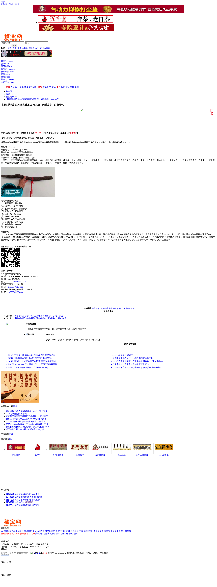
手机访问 (212, 112)
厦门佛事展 (126, 531)
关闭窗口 (130, 308)
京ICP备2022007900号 (19, 553)
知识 (35, 87)
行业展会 (7, 71)
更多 (15, 406)
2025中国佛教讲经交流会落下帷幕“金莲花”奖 (26, 421)
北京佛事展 (73, 531)
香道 (15, 48)
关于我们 (39, 533)
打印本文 (121, 308)
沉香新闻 (19, 497)
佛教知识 (27, 494)
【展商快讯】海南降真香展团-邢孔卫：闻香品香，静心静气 (32, 99)
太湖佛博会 (29, 531)
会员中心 (7, 82)
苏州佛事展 (45, 48)
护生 (45, 87)
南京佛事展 (23, 48)
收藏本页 (4, 4)
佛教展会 (36, 500)
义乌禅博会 (40, 531)
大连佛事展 (63, 531)
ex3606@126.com (15, 287)
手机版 (11, 4)
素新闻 (33, 497)
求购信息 (27, 500)
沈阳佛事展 (84, 531)
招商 (7, 79)
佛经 (40, 87)
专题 (68, 87)
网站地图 (73, 533)
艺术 (17, 87)
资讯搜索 (96, 308)
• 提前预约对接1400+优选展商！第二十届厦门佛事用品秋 (31, 364)
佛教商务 (10, 500)
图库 (59, 87)
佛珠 (10, 48)
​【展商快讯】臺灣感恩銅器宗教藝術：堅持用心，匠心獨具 (40, 318)
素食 (8, 87)
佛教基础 (19, 505)
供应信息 (6, 66)
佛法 (54, 87)
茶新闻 (39, 497)
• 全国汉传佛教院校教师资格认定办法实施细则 (27, 367)
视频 (63, 87)
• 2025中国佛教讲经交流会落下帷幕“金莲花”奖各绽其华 (31, 361)
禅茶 (13, 87)
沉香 (26, 87)
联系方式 (48, 533)
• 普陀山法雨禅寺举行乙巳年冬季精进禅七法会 (132, 358)
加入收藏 (104, 308)
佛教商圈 (10, 502)
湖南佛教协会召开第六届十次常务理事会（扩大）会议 (39, 316)
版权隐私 (65, 533)
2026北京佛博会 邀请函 (16, 414)
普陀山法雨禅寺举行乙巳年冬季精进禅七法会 (26, 419)
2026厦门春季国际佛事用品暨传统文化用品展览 (27, 416)
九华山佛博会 (18, 531)
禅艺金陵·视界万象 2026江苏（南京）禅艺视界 (26, 411)
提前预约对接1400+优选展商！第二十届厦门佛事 (27, 427)
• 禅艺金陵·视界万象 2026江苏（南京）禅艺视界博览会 (30, 355)
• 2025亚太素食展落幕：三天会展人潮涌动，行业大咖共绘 (137, 361)
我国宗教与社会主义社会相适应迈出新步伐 (25, 429)
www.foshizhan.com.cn (16, 281)
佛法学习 (10, 505)
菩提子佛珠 (34, 48)
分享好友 (113, 308)
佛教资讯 (10, 494)
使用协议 (56, 533)
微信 (72, 87)
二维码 (17, 4)
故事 (49, 87)
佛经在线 (27, 505)
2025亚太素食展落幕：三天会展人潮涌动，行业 (27, 424)
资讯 (5, 64)
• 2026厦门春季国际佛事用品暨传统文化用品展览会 (29, 358)
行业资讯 (10, 497)
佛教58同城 (20, 502)
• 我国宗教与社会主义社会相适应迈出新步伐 (131, 364)
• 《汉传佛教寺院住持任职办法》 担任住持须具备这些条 (136, 367)
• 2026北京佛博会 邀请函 (122, 355)
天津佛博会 (6, 531)
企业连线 (10, 97)
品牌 (5, 77)
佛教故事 (36, 505)
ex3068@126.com (15, 292)
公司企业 (8, 69)
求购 (77, 87)
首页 (7, 61)
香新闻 (26, 497)
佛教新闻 (19, 494)
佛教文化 (36, 494)
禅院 (5, 74)
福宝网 (3, 2)
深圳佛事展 (94, 531)
